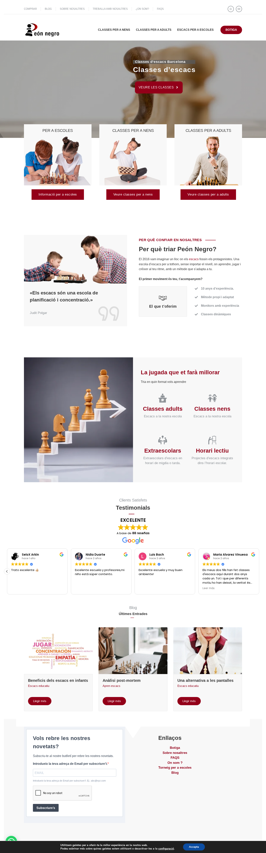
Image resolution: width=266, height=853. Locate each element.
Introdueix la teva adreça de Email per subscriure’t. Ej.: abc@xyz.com (69, 780)
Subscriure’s (45, 808)
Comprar (30, 8)
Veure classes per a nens (133, 194)
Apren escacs (111, 685)
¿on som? (142, 8)
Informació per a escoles (58, 194)
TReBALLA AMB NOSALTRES (110, 8)
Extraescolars (162, 451)
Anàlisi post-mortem (122, 680)
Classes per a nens (114, 29)
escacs (194, 259)
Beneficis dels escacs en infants (58, 680)
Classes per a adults (153, 29)
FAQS (160, 8)
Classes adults (162, 409)
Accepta (194, 847)
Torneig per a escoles (174, 767)
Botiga (175, 748)
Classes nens (212, 409)
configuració (166, 848)
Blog (48, 8)
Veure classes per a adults (208, 194)
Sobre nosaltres (175, 753)
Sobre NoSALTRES (72, 8)
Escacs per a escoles (195, 29)
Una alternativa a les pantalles (205, 680)
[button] (259, 571)
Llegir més (39, 701)
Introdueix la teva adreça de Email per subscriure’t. (70, 763)
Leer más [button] (17, 588)
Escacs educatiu (38, 685)
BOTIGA (231, 29)
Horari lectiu (212, 451)
